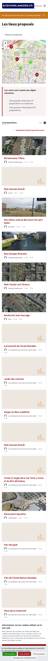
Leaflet (21, 83)
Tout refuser (24, 654)
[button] (9, 45)
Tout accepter (10, 654)
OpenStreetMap (32, 83)
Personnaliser (39, 654)
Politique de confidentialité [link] (24, 658)
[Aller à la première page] (18, 6)
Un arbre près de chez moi (13, 15)
